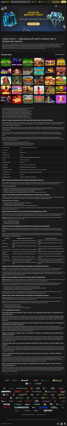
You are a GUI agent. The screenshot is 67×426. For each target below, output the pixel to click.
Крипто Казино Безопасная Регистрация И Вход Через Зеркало (15, 109)
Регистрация (55, 1)
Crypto (5, 2)
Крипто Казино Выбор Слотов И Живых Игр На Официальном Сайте (16, 112)
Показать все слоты (60, 54)
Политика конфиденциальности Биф (27, 414)
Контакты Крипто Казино (41, 414)
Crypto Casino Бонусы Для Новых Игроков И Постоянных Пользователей (17, 113)
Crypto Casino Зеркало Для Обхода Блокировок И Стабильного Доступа (16, 115)
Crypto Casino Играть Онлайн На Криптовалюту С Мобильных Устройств (17, 110)
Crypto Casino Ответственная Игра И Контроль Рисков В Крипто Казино (17, 117)
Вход (63, 1)
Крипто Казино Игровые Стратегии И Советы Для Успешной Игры (15, 116)
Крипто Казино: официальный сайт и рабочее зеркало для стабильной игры (18, 108)
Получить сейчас (33, 24)
